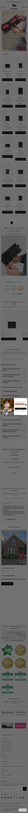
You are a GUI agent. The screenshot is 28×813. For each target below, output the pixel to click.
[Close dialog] (26, 398)
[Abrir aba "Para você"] (25, 404)
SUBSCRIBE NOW (20, 408)
